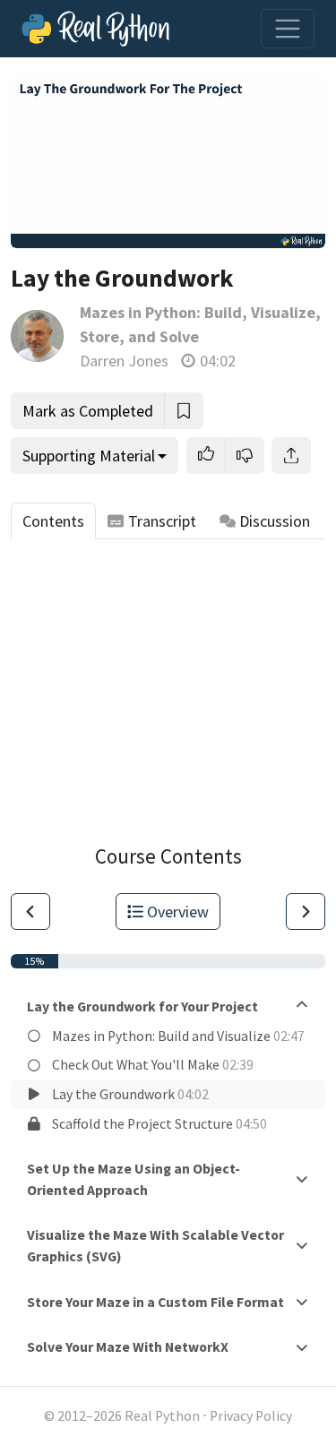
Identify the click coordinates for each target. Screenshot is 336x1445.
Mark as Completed (87, 410)
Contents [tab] (53, 521)
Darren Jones (124, 360)
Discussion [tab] (274, 521)
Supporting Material (88, 455)
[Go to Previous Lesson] (30, 911)
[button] (206, 455)
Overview (178, 911)
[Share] (291, 455)
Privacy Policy (251, 1415)
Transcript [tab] (162, 521)
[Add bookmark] (183, 410)
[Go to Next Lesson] (305, 911)
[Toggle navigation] (287, 28)
